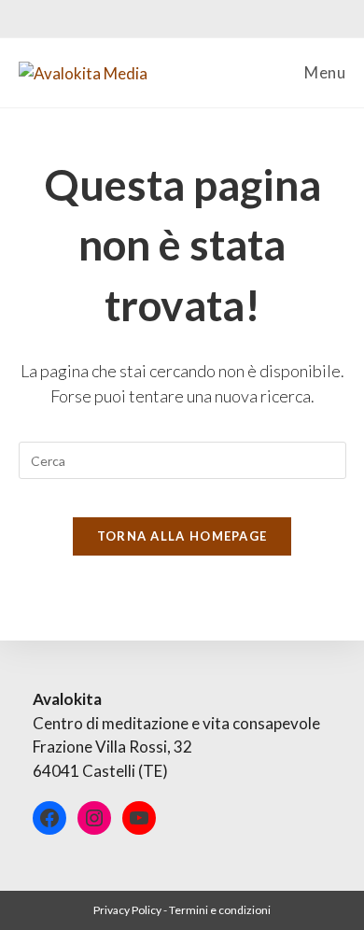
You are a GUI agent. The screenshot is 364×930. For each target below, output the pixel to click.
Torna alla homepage (182, 535)
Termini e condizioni (220, 910)
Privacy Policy (127, 910)
